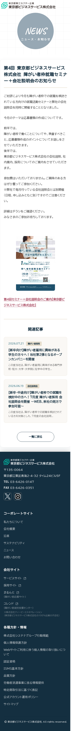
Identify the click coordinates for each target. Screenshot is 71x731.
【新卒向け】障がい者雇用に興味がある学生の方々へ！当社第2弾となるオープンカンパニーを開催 (35, 354)
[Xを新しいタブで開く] (8, 496)
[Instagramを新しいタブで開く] (18, 496)
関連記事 (35, 329)
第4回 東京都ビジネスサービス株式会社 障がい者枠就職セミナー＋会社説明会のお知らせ (35, 74)
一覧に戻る (35, 436)
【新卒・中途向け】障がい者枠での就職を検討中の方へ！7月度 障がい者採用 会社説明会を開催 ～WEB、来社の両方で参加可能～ (35, 399)
